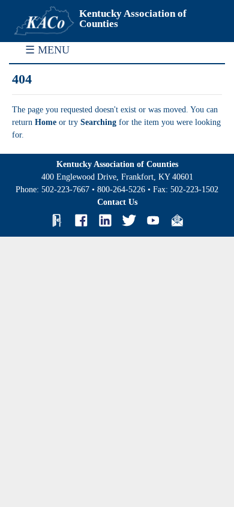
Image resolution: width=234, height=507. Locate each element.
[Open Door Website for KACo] (57, 220)
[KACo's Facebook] (81, 220)
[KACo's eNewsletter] (177, 220)
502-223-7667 (65, 189)
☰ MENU (47, 50)
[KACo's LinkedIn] (105, 220)
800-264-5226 (121, 189)
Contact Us (117, 202)
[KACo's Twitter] (129, 220)
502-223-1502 (194, 189)
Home (47, 122)
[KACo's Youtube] (153, 220)
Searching (99, 122)
